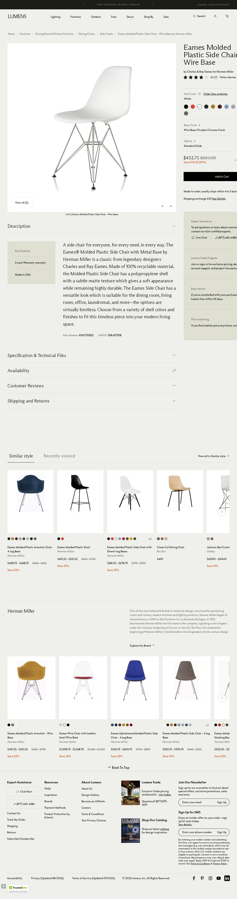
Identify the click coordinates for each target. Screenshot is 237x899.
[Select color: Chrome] (60, 725)
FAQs (47, 788)
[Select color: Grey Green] (27, 538)
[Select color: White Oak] (165, 538)
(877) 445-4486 (227, 237)
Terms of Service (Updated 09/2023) (93, 878)
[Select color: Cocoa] (35, 538)
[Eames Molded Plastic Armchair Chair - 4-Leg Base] (30, 493)
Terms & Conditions (92, 814)
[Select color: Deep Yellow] (12, 538)
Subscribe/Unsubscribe (20, 838)
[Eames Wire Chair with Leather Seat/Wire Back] (83, 680)
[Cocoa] (186, 113)
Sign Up (221, 802)
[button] (196, 77)
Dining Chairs (87, 33)
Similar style (21, 456)
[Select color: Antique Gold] (212, 538)
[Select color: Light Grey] (20, 538)
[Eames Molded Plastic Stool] (80, 493)
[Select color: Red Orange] (62, 538)
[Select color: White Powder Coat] (16, 725)
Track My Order (16, 819)
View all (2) (21, 202)
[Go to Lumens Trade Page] (130, 793)
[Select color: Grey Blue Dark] (116, 725)
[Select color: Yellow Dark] (123, 725)
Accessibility (14, 878)
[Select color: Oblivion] (158, 538)
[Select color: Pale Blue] (179, 725)
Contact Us (13, 813)
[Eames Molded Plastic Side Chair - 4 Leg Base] (187, 680)
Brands (48, 801)
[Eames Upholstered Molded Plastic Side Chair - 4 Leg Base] (135, 680)
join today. (165, 794)
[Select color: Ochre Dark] (127, 725)
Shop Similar (33, 529)
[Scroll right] (222, 512)
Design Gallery (90, 794)
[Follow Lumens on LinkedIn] (227, 878)
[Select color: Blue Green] (31, 538)
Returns (11, 832)
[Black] (186, 106)
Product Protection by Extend (57, 815)
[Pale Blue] (226, 106)
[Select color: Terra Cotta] (119, 725)
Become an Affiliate (93, 801)
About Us (86, 788)
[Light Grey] (233, 106)
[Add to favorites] (12, 529)
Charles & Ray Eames (199, 71)
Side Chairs (106, 33)
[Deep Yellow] (213, 106)
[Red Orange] (192, 106)
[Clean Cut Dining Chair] (180, 493)
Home (11, 33)
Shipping (12, 826)
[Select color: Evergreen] (8, 538)
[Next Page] (170, 206)
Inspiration (50, 794)
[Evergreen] (206, 106)
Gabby (211, 551)
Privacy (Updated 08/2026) (47, 878)
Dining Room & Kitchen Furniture (54, 33)
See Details (219, 198)
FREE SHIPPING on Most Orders (111, 5)
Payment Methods (55, 807)
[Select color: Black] (58, 538)
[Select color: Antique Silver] (208, 538)
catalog (164, 829)
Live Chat (201, 237)
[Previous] (85, 5)
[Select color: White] (66, 538)
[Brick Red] (219, 106)
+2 (207, 725)
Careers (86, 807)
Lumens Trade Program (213, 5)
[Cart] (227, 16)
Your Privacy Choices (93, 820)
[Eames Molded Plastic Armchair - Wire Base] (31, 680)
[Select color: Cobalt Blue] (112, 725)
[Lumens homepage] (17, 16)
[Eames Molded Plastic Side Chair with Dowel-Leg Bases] (130, 493)
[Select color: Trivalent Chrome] (12, 725)
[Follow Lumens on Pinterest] (202, 878)
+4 (149, 539)
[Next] (152, 5)
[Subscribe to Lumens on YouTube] (218, 878)
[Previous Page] (163, 206)
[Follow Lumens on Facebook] (194, 878)
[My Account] (215, 16)
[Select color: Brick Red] (16, 538)
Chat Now (26, 791)
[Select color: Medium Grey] (23, 538)
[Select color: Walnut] (162, 538)
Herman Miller (225, 71)
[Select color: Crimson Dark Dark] (131, 725)
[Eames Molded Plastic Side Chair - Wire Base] (91, 127)
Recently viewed (59, 456)
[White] (199, 106)
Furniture (25, 33)
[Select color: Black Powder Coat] (8, 725)
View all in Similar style (212, 456)
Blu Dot (161, 551)
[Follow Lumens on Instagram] (210, 878)
